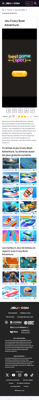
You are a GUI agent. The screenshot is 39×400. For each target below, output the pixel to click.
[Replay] (32, 110)
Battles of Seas (7, 213)
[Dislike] (13, 116)
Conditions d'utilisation (13, 380)
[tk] (32, 375)
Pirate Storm (24, 269)
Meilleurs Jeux (25, 313)
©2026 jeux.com (19, 390)
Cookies (11, 383)
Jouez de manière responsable (19, 349)
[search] (35, 3)
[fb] (25, 375)
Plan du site (10, 317)
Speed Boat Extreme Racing (27, 184)
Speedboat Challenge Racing (9, 199)
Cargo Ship (6, 228)
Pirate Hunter (7, 269)
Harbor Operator (26, 298)
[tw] (7, 375)
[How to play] (20, 110)
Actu (28, 3)
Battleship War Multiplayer (27, 170)
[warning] (26, 110)
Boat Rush (6, 298)
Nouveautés (12, 313)
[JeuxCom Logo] (13, 3)
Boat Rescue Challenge (27, 199)
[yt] (13, 375)
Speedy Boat (24, 228)
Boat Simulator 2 (8, 184)
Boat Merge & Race (27, 242)
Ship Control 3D (8, 242)
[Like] (10, 116)
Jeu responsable (15, 386)
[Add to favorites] (14, 110)
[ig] (19, 375)
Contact (26, 386)
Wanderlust (24, 284)
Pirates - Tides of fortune (9, 284)
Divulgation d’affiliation (23, 383)
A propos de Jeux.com (25, 317)
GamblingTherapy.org (11, 351)
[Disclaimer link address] (16, 323)
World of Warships (8, 170)
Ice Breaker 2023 (26, 213)
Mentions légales (28, 380)
